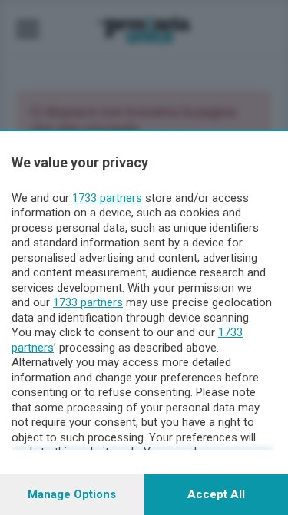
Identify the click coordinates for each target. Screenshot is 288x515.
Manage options (72, 494)
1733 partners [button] (107, 198)
